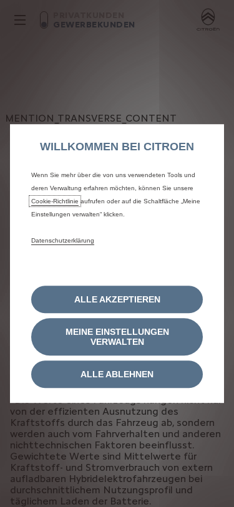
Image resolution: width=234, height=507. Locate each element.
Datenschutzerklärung (62, 240)
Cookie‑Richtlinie (55, 201)
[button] (117, 336)
